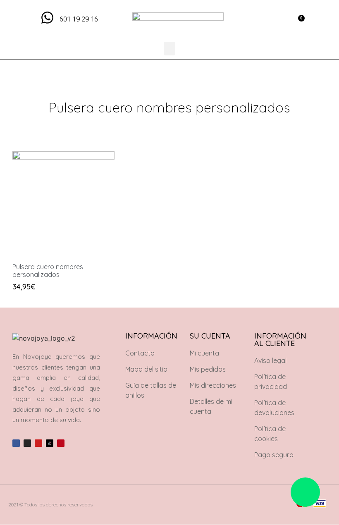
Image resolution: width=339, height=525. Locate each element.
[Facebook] (16, 443)
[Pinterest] (60, 443)
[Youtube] (38, 443)
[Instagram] (27, 443)
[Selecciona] (20, 238)
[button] (279, 21)
